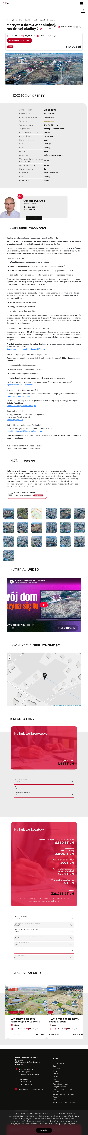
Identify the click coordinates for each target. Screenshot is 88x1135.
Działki (55, 1074)
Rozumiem (44, 1130)
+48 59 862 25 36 (25, 1084)
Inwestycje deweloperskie (62, 1089)
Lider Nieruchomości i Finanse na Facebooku (24, 431)
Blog (54, 1066)
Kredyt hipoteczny (60, 1087)
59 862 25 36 (31, 207)
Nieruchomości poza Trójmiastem (66, 1102)
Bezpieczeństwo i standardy (63, 1094)
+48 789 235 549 (25, 1082)
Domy (55, 1071)
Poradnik (56, 1097)
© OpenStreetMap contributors (73, 705)
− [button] (9, 658)
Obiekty (56, 1082)
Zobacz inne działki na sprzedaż (19, 396)
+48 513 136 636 (25, 1079)
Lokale (55, 1076)
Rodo (55, 1100)
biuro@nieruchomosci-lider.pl (31, 1089)
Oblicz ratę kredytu (48, 36)
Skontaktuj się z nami (15, 420)
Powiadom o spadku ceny (19, 40)
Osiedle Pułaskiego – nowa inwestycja (21, 406)
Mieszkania (57, 1069)
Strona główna (58, 1063)
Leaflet (53, 705)
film (10, 47)
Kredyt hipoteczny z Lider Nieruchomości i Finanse (26, 349)
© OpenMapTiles (60, 705)
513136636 (30, 209)
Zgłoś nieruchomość (60, 1084)
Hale (54, 1079)
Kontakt (56, 1092)
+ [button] (9, 655)
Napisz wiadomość (34, 218)
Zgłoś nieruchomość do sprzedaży (20, 385)
